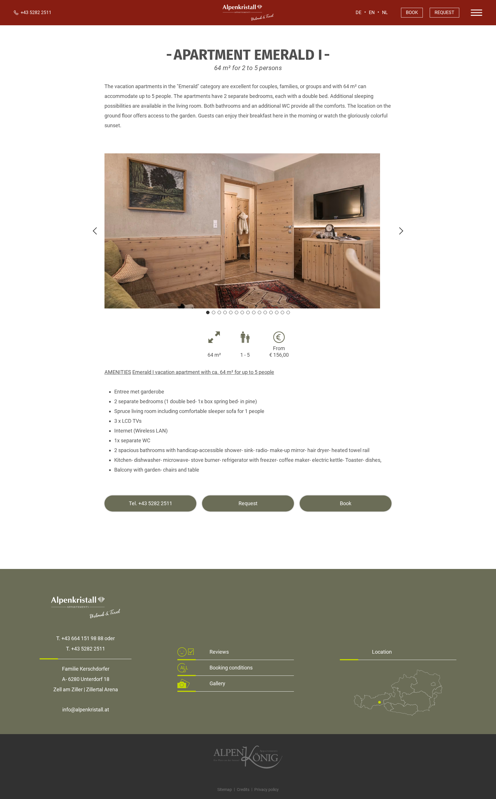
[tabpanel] (248, 230)
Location (382, 652)
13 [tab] (276, 312)
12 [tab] (271, 312)
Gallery (217, 683)
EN (372, 12)
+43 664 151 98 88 (82, 638)
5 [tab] (230, 312)
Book (412, 12)
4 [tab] (225, 312)
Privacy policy (266, 789)
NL (385, 12)
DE (358, 12)
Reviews (219, 652)
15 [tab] (288, 312)
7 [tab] (242, 312)
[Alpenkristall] (248, 19)
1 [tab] (208, 312)
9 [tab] (253, 312)
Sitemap (224, 789)
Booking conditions (231, 668)
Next (399, 231)
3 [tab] (219, 312)
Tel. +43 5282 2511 (150, 503)
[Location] (398, 714)
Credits (243, 789)
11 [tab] (265, 312)
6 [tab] (236, 312)
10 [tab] (259, 312)
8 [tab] (248, 312)
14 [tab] (282, 312)
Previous (96, 231)
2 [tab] (213, 312)
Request (444, 12)
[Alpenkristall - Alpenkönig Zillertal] (248, 757)
